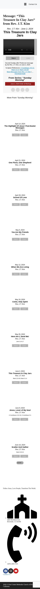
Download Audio (20, 74)
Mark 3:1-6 (15, 70)
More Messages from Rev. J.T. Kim (19, 72)
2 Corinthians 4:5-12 (27, 68)
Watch (13, 58)
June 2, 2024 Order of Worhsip (21, 84)
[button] (25, 4)
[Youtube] (15, 570)
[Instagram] (10, 570)
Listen (28, 58)
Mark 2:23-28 (24, 70)
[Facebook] (5, 570)
